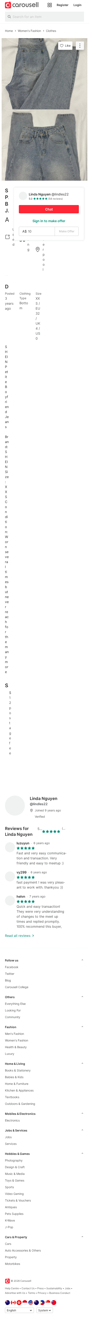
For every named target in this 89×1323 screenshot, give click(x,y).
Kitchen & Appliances (19, 1090)
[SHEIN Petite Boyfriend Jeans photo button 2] (44, 145)
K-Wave (10, 1220)
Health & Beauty (16, 1047)
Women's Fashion (16, 1040)
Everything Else (15, 1003)
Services (11, 1143)
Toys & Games (14, 1180)
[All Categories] (49, 5)
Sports (9, 1187)
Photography (14, 1160)
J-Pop (9, 1227)
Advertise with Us (15, 1292)
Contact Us (28, 1288)
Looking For (13, 1010)
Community (12, 1017)
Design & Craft (15, 1167)
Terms (31, 1292)
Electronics (12, 1120)
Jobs (8, 1137)
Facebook (11, 967)
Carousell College (16, 987)
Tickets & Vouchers (18, 1200)
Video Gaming (14, 1193)
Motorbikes (12, 1263)
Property (11, 1257)
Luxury (9, 1053)
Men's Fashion (14, 1033)
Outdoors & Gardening (20, 1103)
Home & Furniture (16, 1083)
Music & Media (15, 1173)
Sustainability (54, 1288)
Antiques (11, 1207)
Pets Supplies (14, 1213)
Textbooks (12, 1097)
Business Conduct (59, 1292)
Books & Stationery (18, 1070)
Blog (8, 980)
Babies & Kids (14, 1077)
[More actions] (80, 45)
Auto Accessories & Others (23, 1250)
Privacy (42, 1292)
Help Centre (12, 1288)
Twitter (9, 973)
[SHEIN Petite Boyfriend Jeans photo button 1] (44, 73)
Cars (8, 1243)
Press (40, 1288)
